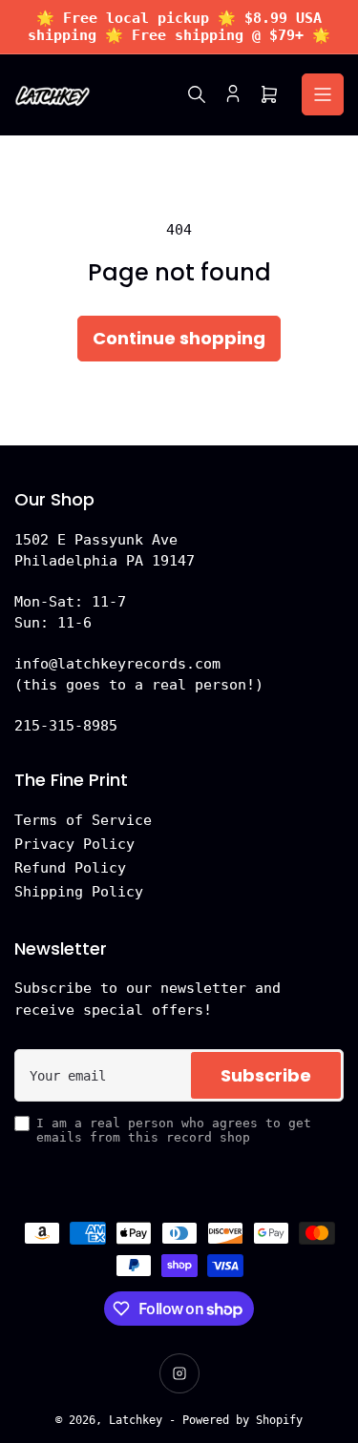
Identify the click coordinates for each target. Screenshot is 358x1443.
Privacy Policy (74, 844)
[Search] (197, 94)
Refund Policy (70, 867)
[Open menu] (323, 94)
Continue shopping (179, 338)
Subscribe (266, 1075)
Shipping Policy (78, 891)
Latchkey (135, 1420)
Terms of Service (83, 820)
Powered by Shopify (242, 1420)
